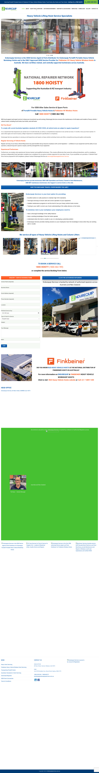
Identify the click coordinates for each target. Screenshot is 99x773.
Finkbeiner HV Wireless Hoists (66, 111)
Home (23, 8)
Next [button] (96, 36)
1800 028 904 (37, 674)
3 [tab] (50, 55)
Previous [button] (3, 36)
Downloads (81, 8)
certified (32, 63)
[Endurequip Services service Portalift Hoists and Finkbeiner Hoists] (49, 36)
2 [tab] (48, 55)
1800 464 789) (57, 114)
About (27, 8)
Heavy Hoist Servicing (36, 8)
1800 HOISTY (45, 114)
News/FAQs (75, 8)
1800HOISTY (45, 674)
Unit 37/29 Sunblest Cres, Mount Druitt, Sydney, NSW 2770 (47, 671)
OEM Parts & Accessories (64, 8)
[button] (42, 258)
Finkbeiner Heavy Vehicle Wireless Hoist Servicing (13, 667)
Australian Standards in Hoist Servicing (11, 673)
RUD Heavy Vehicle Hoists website (62, 380)
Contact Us (95, 8)
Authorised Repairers (50, 8)
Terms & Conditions (6, 681)
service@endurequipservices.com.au (58, 156)
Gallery (88, 8)
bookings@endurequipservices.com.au (44, 676)
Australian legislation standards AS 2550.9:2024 (31, 128)
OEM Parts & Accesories (7, 678)
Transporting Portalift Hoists (8, 670)
